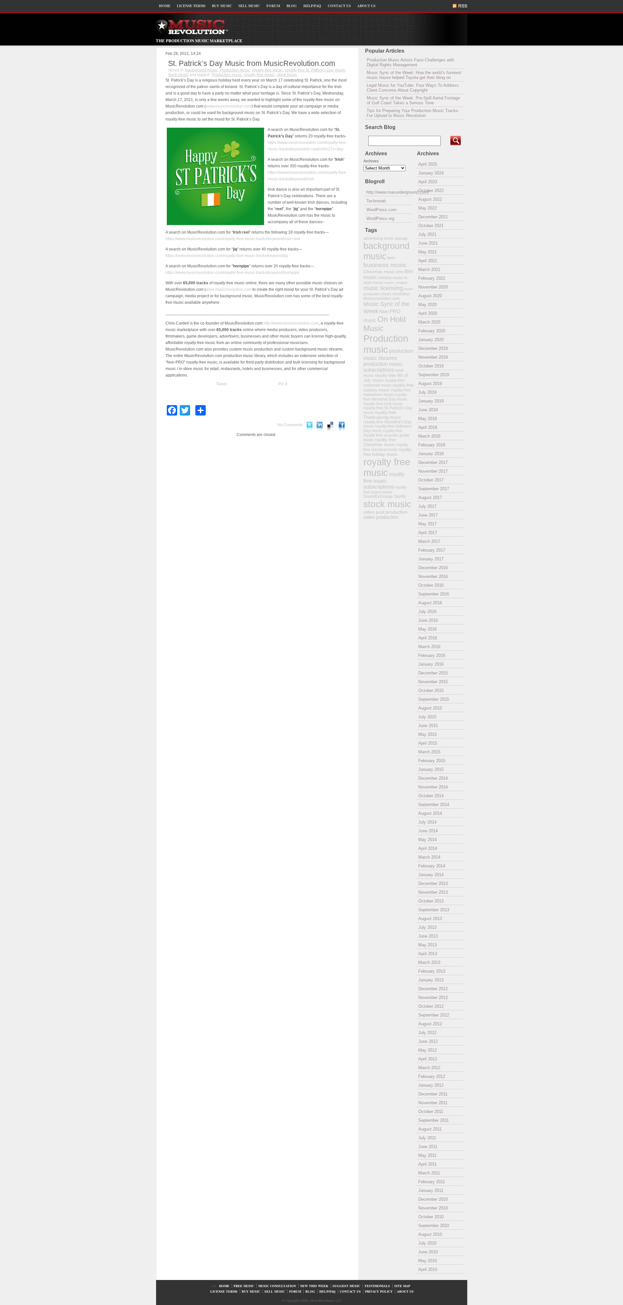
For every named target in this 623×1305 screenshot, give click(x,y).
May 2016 (427, 629)
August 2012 (430, 1023)
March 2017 (429, 541)
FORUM (273, 5)
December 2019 (433, 348)
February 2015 (431, 760)
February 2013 (431, 971)
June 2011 (427, 1146)
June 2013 (428, 936)
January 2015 (431, 769)
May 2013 (427, 944)
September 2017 (433, 488)
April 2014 (427, 848)
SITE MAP (402, 1286)
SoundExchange (378, 496)
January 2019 (431, 401)
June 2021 (428, 243)
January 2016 (431, 664)
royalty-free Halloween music (387, 392)
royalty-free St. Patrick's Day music (315, 70)
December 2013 (433, 883)
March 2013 (429, 962)
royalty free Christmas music (379, 442)
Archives (371, 161)
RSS (462, 5)
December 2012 (433, 988)
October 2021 (431, 225)
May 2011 (427, 1155)
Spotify (400, 496)
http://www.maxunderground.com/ (389, 192)
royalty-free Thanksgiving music (382, 415)
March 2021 (429, 269)
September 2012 (433, 1015)
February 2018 (431, 444)
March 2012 (429, 1067)
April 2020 (427, 313)
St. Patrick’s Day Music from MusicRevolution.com (251, 63)
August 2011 (430, 1129)
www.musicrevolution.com (228, 106)
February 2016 (431, 655)
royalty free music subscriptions (383, 480)
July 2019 (427, 392)
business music (385, 265)
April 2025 (427, 164)
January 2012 (431, 1085)
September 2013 (433, 909)
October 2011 (430, 1111)
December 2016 (433, 567)
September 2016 (433, 594)
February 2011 (431, 1181)
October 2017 (431, 480)
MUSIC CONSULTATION (277, 1286)
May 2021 (427, 251)
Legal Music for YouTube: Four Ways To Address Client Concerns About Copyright (413, 88)
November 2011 (432, 1102)
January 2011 (430, 1190)
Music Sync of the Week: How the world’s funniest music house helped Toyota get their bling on (414, 75)
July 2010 (427, 1243)
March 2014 (429, 857)
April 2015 (427, 743)
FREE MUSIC (244, 1286)
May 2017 (427, 523)
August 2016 (430, 602)
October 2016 (431, 585)
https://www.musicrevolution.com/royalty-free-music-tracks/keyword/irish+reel (232, 239)
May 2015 (427, 734)
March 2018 (429, 436)
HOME (164, 5)
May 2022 (427, 208)
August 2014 (430, 813)
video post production (385, 512)
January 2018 (431, 453)
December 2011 (432, 1094)
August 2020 (430, 295)
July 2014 (427, 822)
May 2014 (427, 839)
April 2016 (427, 637)
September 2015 (433, 699)
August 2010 (430, 1234)
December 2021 (433, 216)
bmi (391, 257)
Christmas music (379, 271)
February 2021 (431, 278)
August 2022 (430, 199)
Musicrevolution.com (381, 298)
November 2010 (433, 1208)
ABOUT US (366, 5)
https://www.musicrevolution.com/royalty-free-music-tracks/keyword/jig (226, 255)
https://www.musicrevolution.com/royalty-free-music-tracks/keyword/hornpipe (232, 272)
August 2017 (430, 497)
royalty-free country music (388, 387)
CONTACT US (339, 5)
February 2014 (431, 866)
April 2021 (427, 260)
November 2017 (433, 471)
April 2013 (427, 953)
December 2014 (433, 778)
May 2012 (427, 1050)
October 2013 (431, 901)
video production (380, 517)
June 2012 (428, 1041)
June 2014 (428, 830)
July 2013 (427, 927)
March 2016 (429, 646)
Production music (235, 70)
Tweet (221, 384)
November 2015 (433, 681)
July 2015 (427, 716)
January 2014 (431, 874)
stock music (178, 74)
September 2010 (433, 1225)
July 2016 (427, 611)
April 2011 (427, 1164)
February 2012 (431, 1076)
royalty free (392, 431)
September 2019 (433, 374)
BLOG (292, 5)
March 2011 (429, 1173)
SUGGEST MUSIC (346, 1286)
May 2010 (427, 1260)
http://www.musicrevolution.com (291, 323)
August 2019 (430, 383)
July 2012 (427, 1032)
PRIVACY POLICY (379, 1291)
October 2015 (431, 690)
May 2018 (427, 418)
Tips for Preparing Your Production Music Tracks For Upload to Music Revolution (412, 113)
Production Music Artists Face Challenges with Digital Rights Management (410, 62)
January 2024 (431, 173)
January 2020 (431, 339)
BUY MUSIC (222, 5)
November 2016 (433, 576)
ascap (401, 238)
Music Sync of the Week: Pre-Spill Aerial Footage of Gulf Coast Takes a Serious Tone (413, 100)
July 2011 (427, 1137)
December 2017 (433, 462)
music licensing (383, 288)
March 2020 (429, 322)
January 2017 (431, 559)
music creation (396, 283)
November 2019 (433, 357)
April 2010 (427, 1269)
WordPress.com (381, 209)
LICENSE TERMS (191, 5)
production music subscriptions (383, 367)
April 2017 (427, 532)
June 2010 (428, 1251)
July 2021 (427, 234)
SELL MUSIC (249, 5)
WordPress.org (380, 218)
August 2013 (430, 918)
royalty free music (267, 70)
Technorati (376, 200)
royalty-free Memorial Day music (385, 397)
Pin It (282, 384)
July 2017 (427, 506)
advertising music (378, 238)
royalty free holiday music (387, 452)
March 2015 (429, 751)
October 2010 (431, 1216)
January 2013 (431, 980)
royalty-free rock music (383, 404)
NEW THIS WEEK (314, 1286)
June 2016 (428, 620)
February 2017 (431, 550)
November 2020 (433, 287)
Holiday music (390, 277)
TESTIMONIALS (377, 1286)
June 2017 (428, 515)
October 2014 (431, 795)
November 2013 (433, 892)
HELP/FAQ (312, 5)
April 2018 (427, 427)
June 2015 (428, 725)
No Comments (290, 425)
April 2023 (427, 181)
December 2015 (433, 673)
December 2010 (433, 1199)
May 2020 (427, 304)
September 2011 (433, 1120)
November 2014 (433, 787)
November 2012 (433, 997)
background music (201, 70)
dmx (400, 272)
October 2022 (431, 190)
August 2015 (430, 708)
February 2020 (431, 330)
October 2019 (431, 366)
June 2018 (428, 409)
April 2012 (427, 1058)
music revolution (395, 294)
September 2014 (433, 804)
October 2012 (431, 1006)
